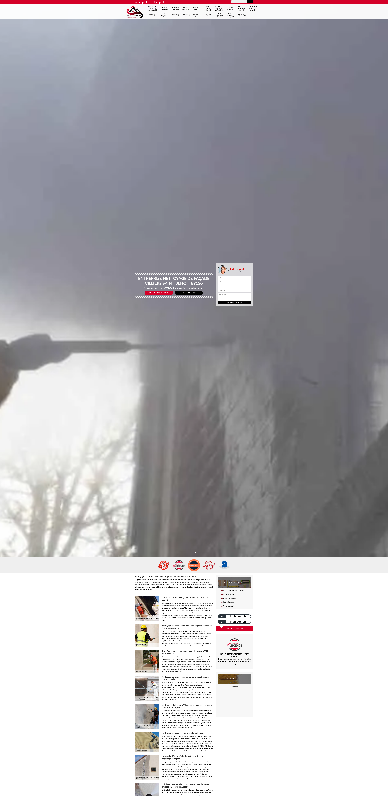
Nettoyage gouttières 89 (208, 15)
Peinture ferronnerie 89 (163, 15)
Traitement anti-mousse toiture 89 (241, 8)
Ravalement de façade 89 (175, 15)
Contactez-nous (189, 293)
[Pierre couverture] (135, 11)
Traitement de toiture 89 (164, 8)
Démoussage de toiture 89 (175, 8)
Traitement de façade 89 (241, 15)
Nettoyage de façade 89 (197, 15)
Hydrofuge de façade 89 (197, 8)
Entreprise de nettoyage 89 (186, 15)
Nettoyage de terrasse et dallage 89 (230, 15)
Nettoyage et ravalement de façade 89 (219, 8)
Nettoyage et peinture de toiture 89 (253, 8)
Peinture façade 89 (230, 8)
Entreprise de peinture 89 (186, 8)
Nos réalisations (158, 293)
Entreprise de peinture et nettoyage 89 (152, 8)
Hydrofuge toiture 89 (152, 15)
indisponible (143, 2)
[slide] (194, 318)
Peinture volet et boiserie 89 (208, 8)
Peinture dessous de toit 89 (219, 15)
